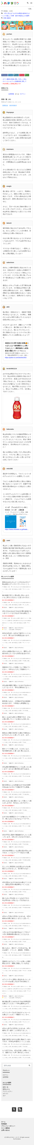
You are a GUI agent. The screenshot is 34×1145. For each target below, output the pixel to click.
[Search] (27, 3)
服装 (29, 1057)
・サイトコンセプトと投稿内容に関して (13, 81)
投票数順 (9, 102)
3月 (25, 970)
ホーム (3, 1122)
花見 (26, 1046)
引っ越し (26, 1035)
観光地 (25, 694)
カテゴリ (5, 1093)
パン (27, 970)
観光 (27, 844)
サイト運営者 (5, 1128)
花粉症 (9, 18)
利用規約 (4, 1124)
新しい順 (14, 102)
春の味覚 (28, 907)
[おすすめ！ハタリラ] (10, 3)
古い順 (19, 102)
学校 (27, 710)
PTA (25, 710)
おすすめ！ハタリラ (14, 1137)
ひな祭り (26, 726)
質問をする (6, 1089)
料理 (25, 860)
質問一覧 (5, 1087)
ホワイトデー (27, 1021)
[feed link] (20, 1109)
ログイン (23, 94)
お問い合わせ (5, 1130)
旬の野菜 (28, 860)
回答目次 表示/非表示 (9, 105)
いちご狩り (26, 604)
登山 (25, 891)
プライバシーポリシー (8, 1126)
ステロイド (26, 676)
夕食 (28, 758)
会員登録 (11, 94)
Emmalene (18, 1139)
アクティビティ (7, 1091)
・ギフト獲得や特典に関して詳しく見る (13, 79)
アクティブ (4, 102)
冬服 (25, 794)
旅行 (25, 742)
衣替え (27, 794)
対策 (4, 18)
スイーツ (26, 826)
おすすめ (26, 1057)
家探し (25, 660)
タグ (4, 1095)
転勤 (28, 660)
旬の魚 (25, 875)
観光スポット (27, 925)
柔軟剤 (25, 955)
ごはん (25, 758)
